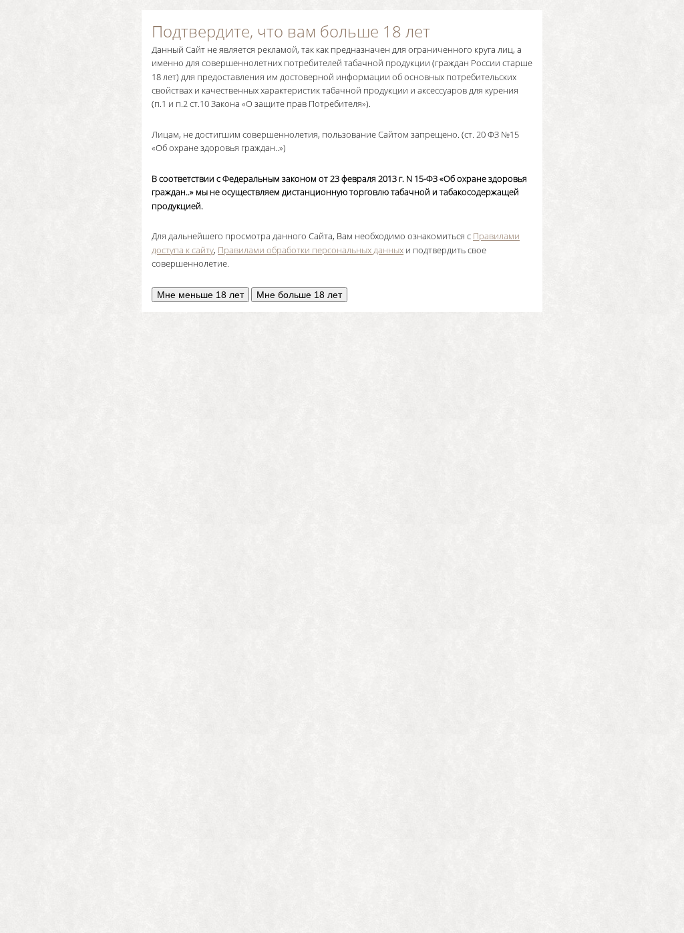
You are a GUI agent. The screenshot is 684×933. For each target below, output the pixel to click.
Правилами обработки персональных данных (310, 250)
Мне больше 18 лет (299, 294)
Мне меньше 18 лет (200, 294)
